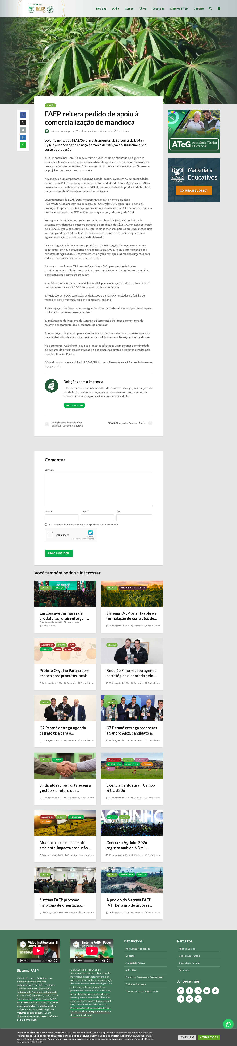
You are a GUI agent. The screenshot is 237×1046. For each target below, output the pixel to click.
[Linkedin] (198, 990)
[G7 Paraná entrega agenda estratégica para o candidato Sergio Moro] (65, 708)
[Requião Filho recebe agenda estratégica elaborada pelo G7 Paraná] (132, 650)
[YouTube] (206, 990)
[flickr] (180, 999)
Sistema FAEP (179, 8)
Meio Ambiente (131, 764)
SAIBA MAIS (37, 1042)
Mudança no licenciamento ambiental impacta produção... (65, 845)
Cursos (129, 8)
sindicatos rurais (38, 1002)
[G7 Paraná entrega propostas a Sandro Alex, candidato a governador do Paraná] (132, 708)
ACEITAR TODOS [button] (209, 1037)
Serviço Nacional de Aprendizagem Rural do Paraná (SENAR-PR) (37, 999)
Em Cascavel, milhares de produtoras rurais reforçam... (64, 616)
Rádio (110, 768)
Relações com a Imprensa (62, 131)
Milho (68, 649)
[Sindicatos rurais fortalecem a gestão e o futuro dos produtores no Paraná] (65, 765)
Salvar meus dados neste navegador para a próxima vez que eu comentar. (84, 525)
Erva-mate (46, 649)
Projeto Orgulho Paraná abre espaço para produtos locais (65, 673)
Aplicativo (131, 970)
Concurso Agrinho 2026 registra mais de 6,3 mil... (127, 845)
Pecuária (147, 764)
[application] (38, 951)
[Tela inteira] (55, 961)
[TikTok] (215, 990)
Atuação (50, 105)
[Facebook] (189, 990)
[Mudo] (50, 961)
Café (72, 645)
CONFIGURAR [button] (187, 1037)
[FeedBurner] (198, 999)
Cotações (158, 8)
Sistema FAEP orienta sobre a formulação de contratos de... (131, 616)
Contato (199, 8)
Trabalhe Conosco (135, 984)
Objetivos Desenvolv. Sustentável (144, 977)
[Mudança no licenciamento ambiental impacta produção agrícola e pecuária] (65, 822)
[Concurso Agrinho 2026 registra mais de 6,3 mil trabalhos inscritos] (132, 822)
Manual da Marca (135, 962)
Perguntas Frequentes (137, 948)
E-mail (84, 512)
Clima (142, 8)
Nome (48, 512)
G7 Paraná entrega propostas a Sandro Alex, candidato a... (131, 730)
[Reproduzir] (21, 961)
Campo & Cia (142, 760)
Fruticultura (114, 764)
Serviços (57, 760)
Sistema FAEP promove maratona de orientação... (62, 902)
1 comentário (73, 622)
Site (118, 512)
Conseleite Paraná (189, 962)
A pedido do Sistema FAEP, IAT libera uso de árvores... (129, 902)
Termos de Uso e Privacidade (141, 991)
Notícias (101, 8)
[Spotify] (189, 999)
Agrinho (112, 817)
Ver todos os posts (74, 405)
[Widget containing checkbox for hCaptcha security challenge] (71, 534)
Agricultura (47, 645)
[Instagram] (180, 990)
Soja (77, 649)
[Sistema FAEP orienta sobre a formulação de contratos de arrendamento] (132, 593)
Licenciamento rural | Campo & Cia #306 (130, 788)
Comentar (108, 131)
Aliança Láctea (187, 948)
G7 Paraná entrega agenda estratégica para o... (63, 730)
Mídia (115, 8)
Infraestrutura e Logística (132, 588)
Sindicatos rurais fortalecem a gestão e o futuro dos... (65, 788)
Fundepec (184, 970)
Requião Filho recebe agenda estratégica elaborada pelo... (131, 673)
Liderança (58, 588)
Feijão (58, 649)
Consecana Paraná (189, 955)
